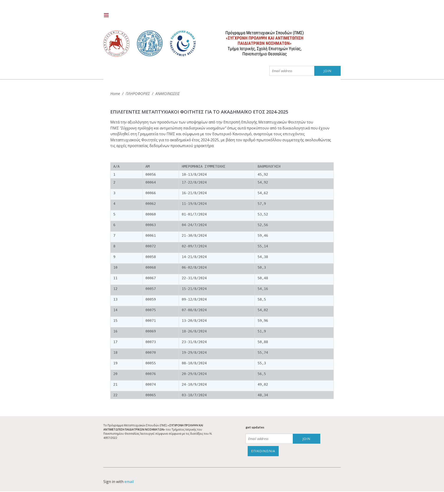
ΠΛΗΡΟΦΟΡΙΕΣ (138, 93)
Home (115, 93)
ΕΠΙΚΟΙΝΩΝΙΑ (263, 451)
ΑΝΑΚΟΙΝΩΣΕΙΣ (167, 93)
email (129, 481)
